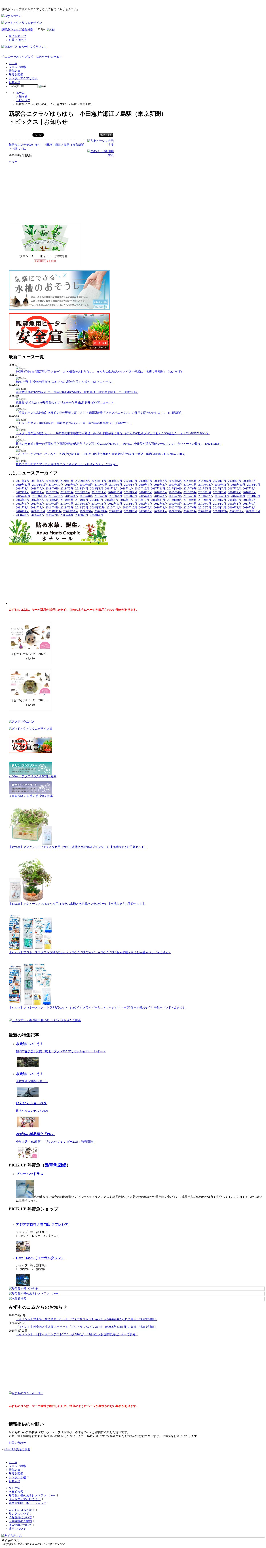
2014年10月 (238, 496)
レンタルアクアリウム (23, 78)
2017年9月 (190, 488)
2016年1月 (249, 492)
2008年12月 (220, 511)
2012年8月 (145, 503)
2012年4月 (190, 503)
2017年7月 (219, 488)
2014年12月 (205, 496)
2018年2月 (111, 488)
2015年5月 (130, 496)
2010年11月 (113, 507)
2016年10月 (115, 492)
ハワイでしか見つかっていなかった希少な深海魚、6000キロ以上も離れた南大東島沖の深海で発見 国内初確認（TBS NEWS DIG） (101, 453)
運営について (17, 1528)
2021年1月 (66, 480)
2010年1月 (22, 511)
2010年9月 (145, 507)
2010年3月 (234, 507)
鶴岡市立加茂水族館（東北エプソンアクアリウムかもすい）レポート (61, 1051)
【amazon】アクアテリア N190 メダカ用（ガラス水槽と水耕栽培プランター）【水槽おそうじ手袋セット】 (78, 846)
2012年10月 (115, 503)
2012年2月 (219, 503)
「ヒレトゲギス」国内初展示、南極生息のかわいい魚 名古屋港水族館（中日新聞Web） (73, 423)
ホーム (13, 63)
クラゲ (13, 161)
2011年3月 (66, 507)
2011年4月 (52, 507)
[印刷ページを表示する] (100, 144)
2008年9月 (22, 515)
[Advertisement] (36, 193)
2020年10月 (115, 480)
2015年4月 (145, 496)
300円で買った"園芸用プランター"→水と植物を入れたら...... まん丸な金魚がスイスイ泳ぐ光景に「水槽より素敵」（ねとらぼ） (99, 371)
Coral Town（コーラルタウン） (40, 1258)
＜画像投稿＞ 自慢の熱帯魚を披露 (31, 795)
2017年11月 (158, 488)
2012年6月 (160, 503)
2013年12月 (142, 499)
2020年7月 (160, 480)
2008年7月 (52, 515)
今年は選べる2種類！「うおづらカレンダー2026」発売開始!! (55, 1141)
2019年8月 (86, 484)
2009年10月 (70, 511)
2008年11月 (236, 511)
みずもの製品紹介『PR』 (35, 1134)
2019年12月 (23, 484)
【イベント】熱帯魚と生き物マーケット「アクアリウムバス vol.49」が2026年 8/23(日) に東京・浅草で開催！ (86, 1319)
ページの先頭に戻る (17, 1449)
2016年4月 (204, 492)
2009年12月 (38, 511)
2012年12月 (82, 503)
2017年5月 (249, 488)
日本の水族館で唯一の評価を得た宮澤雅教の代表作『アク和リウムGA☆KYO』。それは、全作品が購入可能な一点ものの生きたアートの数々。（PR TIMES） (119, 443)
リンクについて (19, 1513)
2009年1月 (204, 511)
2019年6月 (115, 484)
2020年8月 (145, 480)
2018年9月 (253, 484)
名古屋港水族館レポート (32, 1081)
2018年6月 (52, 488)
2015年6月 (115, 496)
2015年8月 (86, 496)
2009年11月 (54, 511)
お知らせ (14, 82)
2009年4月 (160, 511)
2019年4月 (145, 484)
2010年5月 (204, 507)
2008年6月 (66, 515)
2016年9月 (130, 492)
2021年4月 (22, 480)
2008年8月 (37, 515)
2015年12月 (23, 496)
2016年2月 (234, 492)
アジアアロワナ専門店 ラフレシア (42, 1224)
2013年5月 (249, 499)
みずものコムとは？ (22, 1509)
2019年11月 (39, 484)
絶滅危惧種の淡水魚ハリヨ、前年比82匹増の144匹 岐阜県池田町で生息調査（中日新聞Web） (77, 392)
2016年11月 (99, 492)
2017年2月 (52, 492)
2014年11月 (222, 496)
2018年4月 (81, 488)
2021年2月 (52, 480)
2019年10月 (55, 484)
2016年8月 (145, 492)
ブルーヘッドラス (29, 1174)
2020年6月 (175, 480)
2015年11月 (39, 496)
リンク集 (14, 1487)
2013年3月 (37, 503)
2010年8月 (160, 507)
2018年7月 (37, 488)
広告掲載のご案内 (20, 1521)
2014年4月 (81, 499)
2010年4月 (219, 507)
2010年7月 (175, 507)
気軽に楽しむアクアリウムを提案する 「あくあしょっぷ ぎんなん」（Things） (67, 464)
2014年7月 (37, 499)
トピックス (23, 100)
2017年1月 (66, 492)
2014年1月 (126, 499)
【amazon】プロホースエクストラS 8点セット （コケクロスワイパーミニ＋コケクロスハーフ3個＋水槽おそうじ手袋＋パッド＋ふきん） (97, 1007)
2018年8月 (22, 488)
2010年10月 (130, 507)
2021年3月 (37, 480)
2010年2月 (249, 507)
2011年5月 (37, 507)
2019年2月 (175, 484)
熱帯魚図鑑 (16, 74)
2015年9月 (71, 496)
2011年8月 (22, 507)
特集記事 (14, 70)
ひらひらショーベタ (31, 1103)
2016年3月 (219, 492)
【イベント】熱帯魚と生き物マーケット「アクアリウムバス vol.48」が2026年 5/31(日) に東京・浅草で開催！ (86, 1326)
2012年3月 (204, 503)
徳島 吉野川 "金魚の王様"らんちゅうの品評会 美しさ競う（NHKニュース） (65, 381)
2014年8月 (22, 499)
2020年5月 (190, 480)
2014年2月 (111, 499)
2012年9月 (130, 503)
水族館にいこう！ (29, 1044)
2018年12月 (205, 484)
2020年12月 (82, 480)
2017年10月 (174, 488)
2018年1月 (126, 488)
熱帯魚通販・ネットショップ (27, 1503)
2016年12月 (82, 492)
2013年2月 (52, 503)
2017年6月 (234, 488)
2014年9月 (253, 496)
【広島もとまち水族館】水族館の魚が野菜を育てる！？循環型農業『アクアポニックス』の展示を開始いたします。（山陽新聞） (100, 412)
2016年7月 (160, 492)
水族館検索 (16, 1491)
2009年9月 (86, 511)
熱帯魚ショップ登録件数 (17, 29)
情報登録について (20, 1517)
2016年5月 (190, 492)
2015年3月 (160, 496)
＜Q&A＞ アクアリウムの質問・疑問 (32, 776)
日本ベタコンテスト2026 (32, 1110)
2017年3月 (37, 492)
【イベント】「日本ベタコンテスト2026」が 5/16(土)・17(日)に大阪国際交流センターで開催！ (77, 1334)
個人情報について (20, 1524)
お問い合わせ (17, 39)
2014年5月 (66, 499)
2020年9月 (130, 480)
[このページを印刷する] (100, 155)
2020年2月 (234, 480)
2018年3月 (96, 488)
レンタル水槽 (17, 1477)
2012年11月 (99, 503)
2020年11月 (99, 480)
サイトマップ (17, 36)
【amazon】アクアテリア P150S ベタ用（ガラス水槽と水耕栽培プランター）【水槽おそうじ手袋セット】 (77, 903)
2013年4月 (22, 503)
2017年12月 (142, 488)
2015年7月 (100, 496)
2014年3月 (96, 499)
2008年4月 (96, 515)
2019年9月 (71, 484)
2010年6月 (190, 507)
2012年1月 (234, 503)
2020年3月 (219, 480)
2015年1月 (190, 496)
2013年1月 (66, 503)
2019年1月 (190, 484)
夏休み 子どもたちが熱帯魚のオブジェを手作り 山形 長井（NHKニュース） (65, 402)
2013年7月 (219, 499)
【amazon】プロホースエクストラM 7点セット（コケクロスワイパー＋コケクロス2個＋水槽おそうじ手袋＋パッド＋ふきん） (90, 952)
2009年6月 (130, 511)
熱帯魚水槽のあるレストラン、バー (32, 1495)
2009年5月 (145, 511)
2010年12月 (97, 507)
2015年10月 (55, 496)
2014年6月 (52, 499)
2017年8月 (204, 488)
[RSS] (51, 29)
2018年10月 (238, 484)
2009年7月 (115, 511)
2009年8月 (100, 511)
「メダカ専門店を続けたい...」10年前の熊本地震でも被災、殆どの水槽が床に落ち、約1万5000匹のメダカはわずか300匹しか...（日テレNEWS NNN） (113, 433)
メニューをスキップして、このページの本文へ (31, 56)
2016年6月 (175, 492)
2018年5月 (66, 488)
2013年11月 (158, 499)
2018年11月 (222, 484)
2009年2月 (190, 511)
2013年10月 (174, 499)
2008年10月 (253, 511)
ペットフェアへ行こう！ (25, 1499)
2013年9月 (190, 499)
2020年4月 (204, 480)
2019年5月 (130, 484)
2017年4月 (22, 492)
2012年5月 (175, 503)
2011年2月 (81, 507)
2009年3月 (175, 511)
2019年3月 (160, 484)
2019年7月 (100, 484)
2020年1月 (249, 480)
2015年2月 (175, 496)
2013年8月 (204, 499)
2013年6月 (234, 499)
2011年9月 (249, 503)
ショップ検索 (17, 67)
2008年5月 (81, 515)
